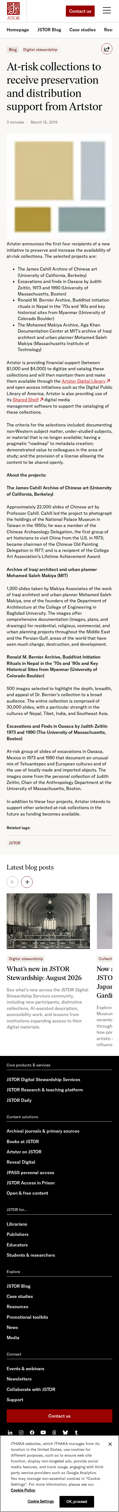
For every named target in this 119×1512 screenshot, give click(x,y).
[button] (27, 882)
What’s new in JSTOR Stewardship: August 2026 (44, 973)
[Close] (110, 1444)
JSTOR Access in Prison (31, 1183)
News (12, 1327)
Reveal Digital (21, 1162)
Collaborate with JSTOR (31, 1389)
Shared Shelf (26, 399)
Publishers (18, 1234)
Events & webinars (25, 1368)
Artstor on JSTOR (24, 1151)
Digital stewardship (40, 49)
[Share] (106, 48)
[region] (59, 1473)
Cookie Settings (41, 1501)
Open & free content (27, 1193)
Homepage (18, 29)
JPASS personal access (30, 1172)
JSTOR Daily (19, 1100)
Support (15, 1399)
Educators (17, 1245)
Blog (13, 49)
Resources (17, 1306)
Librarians (17, 1224)
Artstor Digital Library (83, 381)
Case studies (82, 29)
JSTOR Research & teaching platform (45, 1089)
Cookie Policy (23, 1490)
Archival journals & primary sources (43, 1131)
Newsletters (19, 1379)
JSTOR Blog (49, 29)
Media (13, 1337)
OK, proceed (76, 1501)
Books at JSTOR (23, 1141)
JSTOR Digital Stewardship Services (43, 1079)
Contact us (80, 11)
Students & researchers (31, 1255)
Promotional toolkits (27, 1317)
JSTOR (14, 842)
